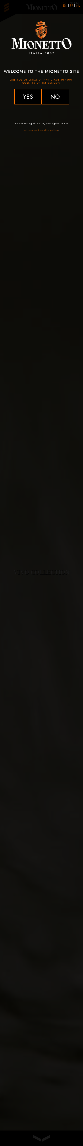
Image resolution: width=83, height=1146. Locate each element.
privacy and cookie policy (41, 130)
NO (55, 96)
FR (71, 5)
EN (65, 5)
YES (28, 96)
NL (78, 5)
